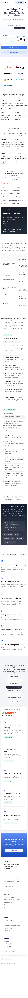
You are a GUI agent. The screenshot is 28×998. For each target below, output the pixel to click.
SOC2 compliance (8, 944)
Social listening (8, 928)
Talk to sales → (14, 52)
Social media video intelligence (12, 925)
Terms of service (8, 946)
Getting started (8, 902)
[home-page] (5, 2)
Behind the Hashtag (9, 897)
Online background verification (12, 881)
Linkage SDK (7, 930)
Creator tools (7, 884)
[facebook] (2, 959)
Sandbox (6, 907)
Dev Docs (6, 904)
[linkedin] (6, 959)
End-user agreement (9, 951)
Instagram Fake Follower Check (12, 899)
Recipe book (7, 909)
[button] (19, 2)
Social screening (8, 920)
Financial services (8, 886)
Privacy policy (7, 949)
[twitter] (9, 959)
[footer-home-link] (7, 861)
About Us (6, 941)
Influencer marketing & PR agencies (13, 878)
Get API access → (14, 47)
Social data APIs (8, 923)
